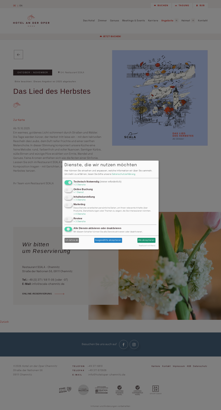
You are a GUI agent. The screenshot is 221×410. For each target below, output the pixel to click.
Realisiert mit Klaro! (147, 246)
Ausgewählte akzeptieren (108, 240)
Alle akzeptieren (146, 240)
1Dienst (79, 192)
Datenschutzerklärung (123, 174)
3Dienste (80, 200)
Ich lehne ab (71, 240)
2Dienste (80, 185)
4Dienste (80, 214)
